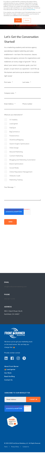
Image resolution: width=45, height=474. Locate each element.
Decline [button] (27, 20)
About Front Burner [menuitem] (11, 366)
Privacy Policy (31, 9)
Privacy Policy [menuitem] (15, 447)
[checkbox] (22, 150)
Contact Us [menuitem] (8, 380)
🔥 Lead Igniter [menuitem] (9, 369)
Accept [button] (18, 20)
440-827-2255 (9, 299)
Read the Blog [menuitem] (9, 376)
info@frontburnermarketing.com (15, 287)
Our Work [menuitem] (7, 373)
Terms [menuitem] (6, 447)
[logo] (14, 333)
